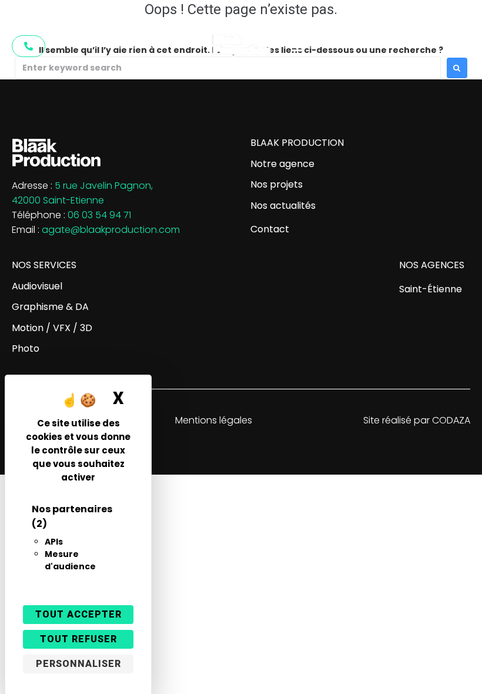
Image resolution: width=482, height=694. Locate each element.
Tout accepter (78, 614)
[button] (297, 46)
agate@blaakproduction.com (111, 229)
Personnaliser (78, 663)
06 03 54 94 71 (99, 215)
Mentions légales (213, 420)
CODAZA (451, 420)
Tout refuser (78, 639)
